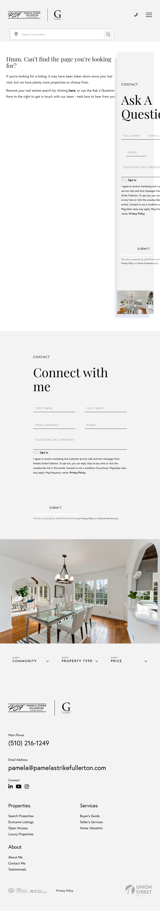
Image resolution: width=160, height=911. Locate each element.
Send (55, 508)
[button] (108, 34)
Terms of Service (145, 263)
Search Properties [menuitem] (21, 816)
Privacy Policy (137, 213)
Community (24, 661)
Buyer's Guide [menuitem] (90, 816)
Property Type (77, 661)
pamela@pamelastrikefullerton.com (57, 767)
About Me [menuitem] (15, 857)
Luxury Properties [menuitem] (21, 834)
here (72, 90)
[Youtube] (18, 787)
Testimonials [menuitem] (17, 869)
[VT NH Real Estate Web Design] (138, 890)
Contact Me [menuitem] (16, 863)
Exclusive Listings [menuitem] (21, 822)
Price (116, 661)
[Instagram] (27, 787)
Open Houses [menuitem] (18, 828)
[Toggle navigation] (149, 15)
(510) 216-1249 (28, 743)
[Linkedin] (10, 787)
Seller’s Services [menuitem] (91, 822)
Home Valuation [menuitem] (91, 828)
